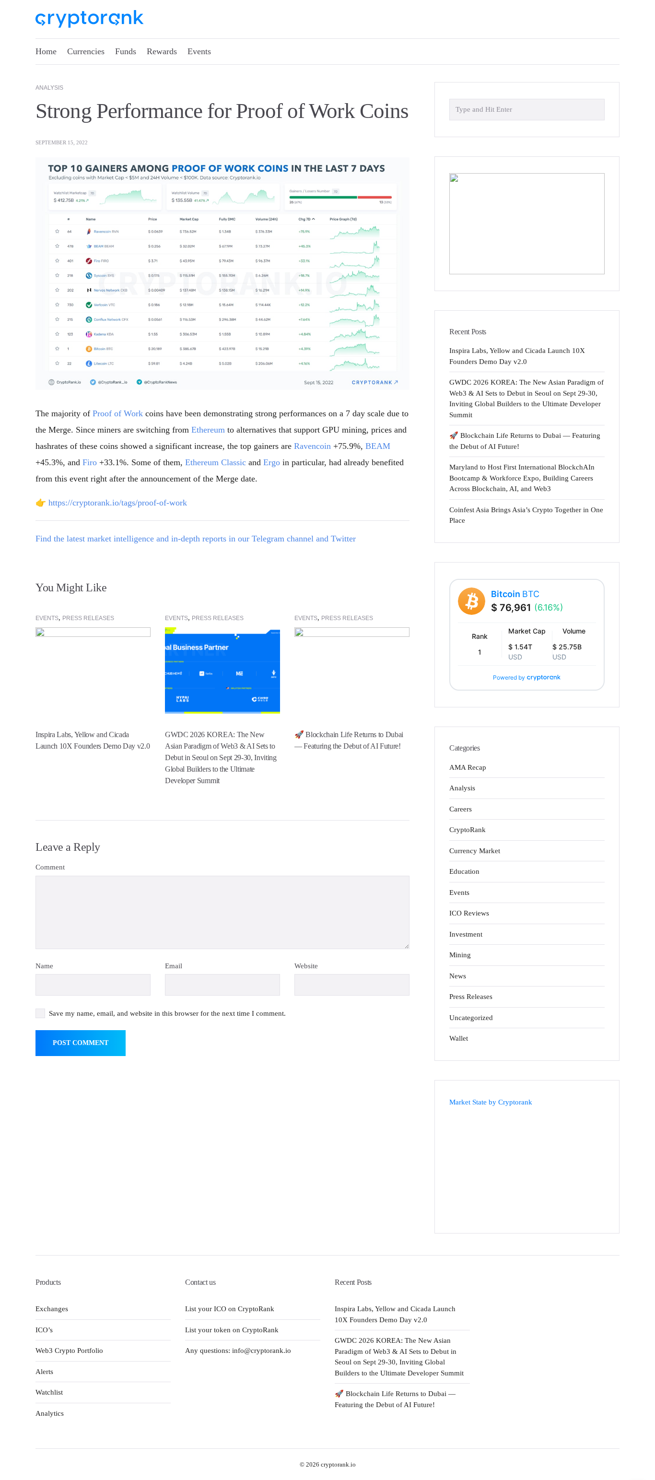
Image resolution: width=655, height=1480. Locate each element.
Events (199, 51)
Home (46, 51)
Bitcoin (515, 594)
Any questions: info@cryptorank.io (238, 1350)
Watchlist (49, 1392)
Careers (460, 809)
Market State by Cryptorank (490, 1102)
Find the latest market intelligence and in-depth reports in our (143, 538)
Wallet (458, 1038)
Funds (125, 51)
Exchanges (51, 1309)
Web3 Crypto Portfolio (69, 1350)
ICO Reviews (469, 913)
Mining (460, 955)
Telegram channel (283, 538)
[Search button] (595, 109)
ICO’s (44, 1330)
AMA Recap (467, 767)
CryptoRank (467, 830)
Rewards (162, 51)
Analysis (49, 87)
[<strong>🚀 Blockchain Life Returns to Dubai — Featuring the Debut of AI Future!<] (351, 670)
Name (44, 966)
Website (306, 966)
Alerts (44, 1371)
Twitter (343, 538)
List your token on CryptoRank (232, 1330)
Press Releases (88, 618)
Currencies (86, 51)
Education (464, 871)
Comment (50, 867)
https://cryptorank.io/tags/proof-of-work (117, 502)
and (322, 538)
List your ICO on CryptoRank (229, 1309)
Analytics (49, 1413)
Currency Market (474, 851)
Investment (465, 934)
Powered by (509, 677)
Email (173, 966)
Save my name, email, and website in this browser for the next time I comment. (167, 1013)
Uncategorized (471, 1018)
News (457, 976)
